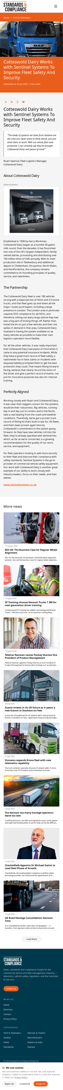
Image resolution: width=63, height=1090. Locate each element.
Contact (7, 1014)
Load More (31, 939)
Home (6, 17)
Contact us (11, 988)
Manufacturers (34, 1037)
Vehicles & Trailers (36, 1033)
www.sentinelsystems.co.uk (20, 484)
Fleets (6, 1042)
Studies (7, 1037)
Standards (9, 1047)
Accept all (40, 1083)
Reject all (9, 1083)
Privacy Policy (20, 1077)
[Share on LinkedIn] (11, 102)
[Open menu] (55, 6)
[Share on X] (6, 102)
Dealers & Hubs (35, 1042)
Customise (25, 1083)
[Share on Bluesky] (23, 102)
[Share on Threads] (17, 102)
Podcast (31, 1047)
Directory (8, 1009)
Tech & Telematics (22, 17)
